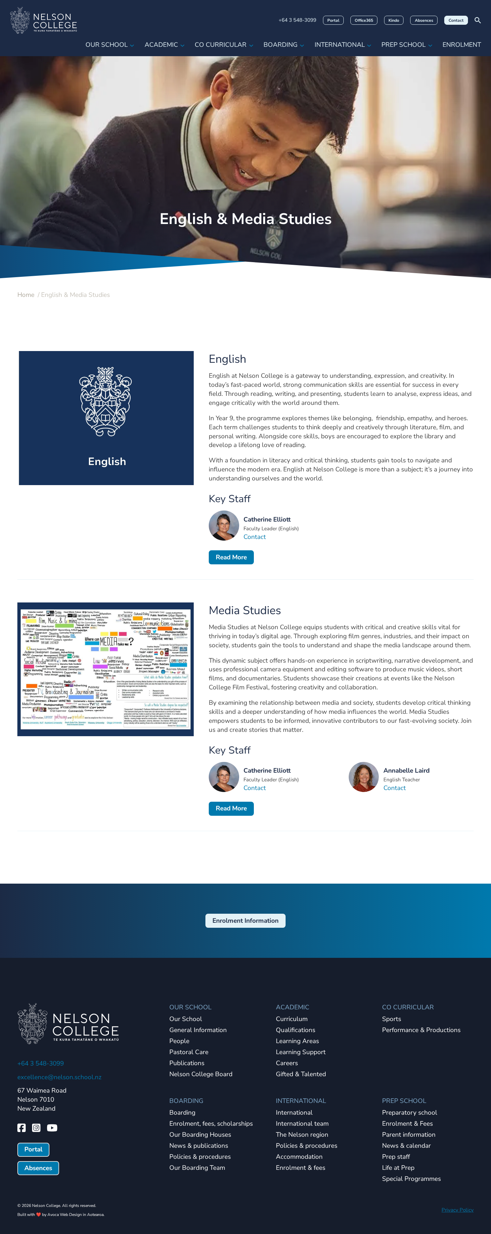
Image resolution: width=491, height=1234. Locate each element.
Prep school (403, 44)
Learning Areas (297, 1041)
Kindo (393, 20)
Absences (424, 20)
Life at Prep (398, 1168)
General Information (198, 1030)
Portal (333, 20)
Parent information (409, 1135)
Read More (231, 557)
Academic (161, 44)
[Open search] (478, 20)
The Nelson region (302, 1135)
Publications (186, 1063)
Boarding (281, 44)
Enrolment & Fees (407, 1124)
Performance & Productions (421, 1030)
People (179, 1041)
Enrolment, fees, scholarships (211, 1124)
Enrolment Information (245, 920)
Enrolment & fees (300, 1168)
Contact (456, 20)
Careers (287, 1063)
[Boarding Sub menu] (302, 44)
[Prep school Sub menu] (430, 44)
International (340, 44)
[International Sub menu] (369, 44)
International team (302, 1124)
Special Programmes (411, 1179)
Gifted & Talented (301, 1075)
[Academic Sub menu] (182, 44)
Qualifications (295, 1030)
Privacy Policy (458, 1210)
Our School (107, 44)
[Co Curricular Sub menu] (251, 44)
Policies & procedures (200, 1157)
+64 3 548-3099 (297, 19)
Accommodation (299, 1157)
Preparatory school (409, 1113)
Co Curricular (221, 44)
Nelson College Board (200, 1075)
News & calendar (406, 1146)
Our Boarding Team (197, 1168)
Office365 (364, 20)
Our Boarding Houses (200, 1135)
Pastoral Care (188, 1052)
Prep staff (396, 1157)
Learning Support (301, 1052)
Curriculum (292, 1019)
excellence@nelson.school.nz (59, 1077)
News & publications (198, 1146)
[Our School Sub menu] (132, 44)
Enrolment (462, 44)
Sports (391, 1019)
